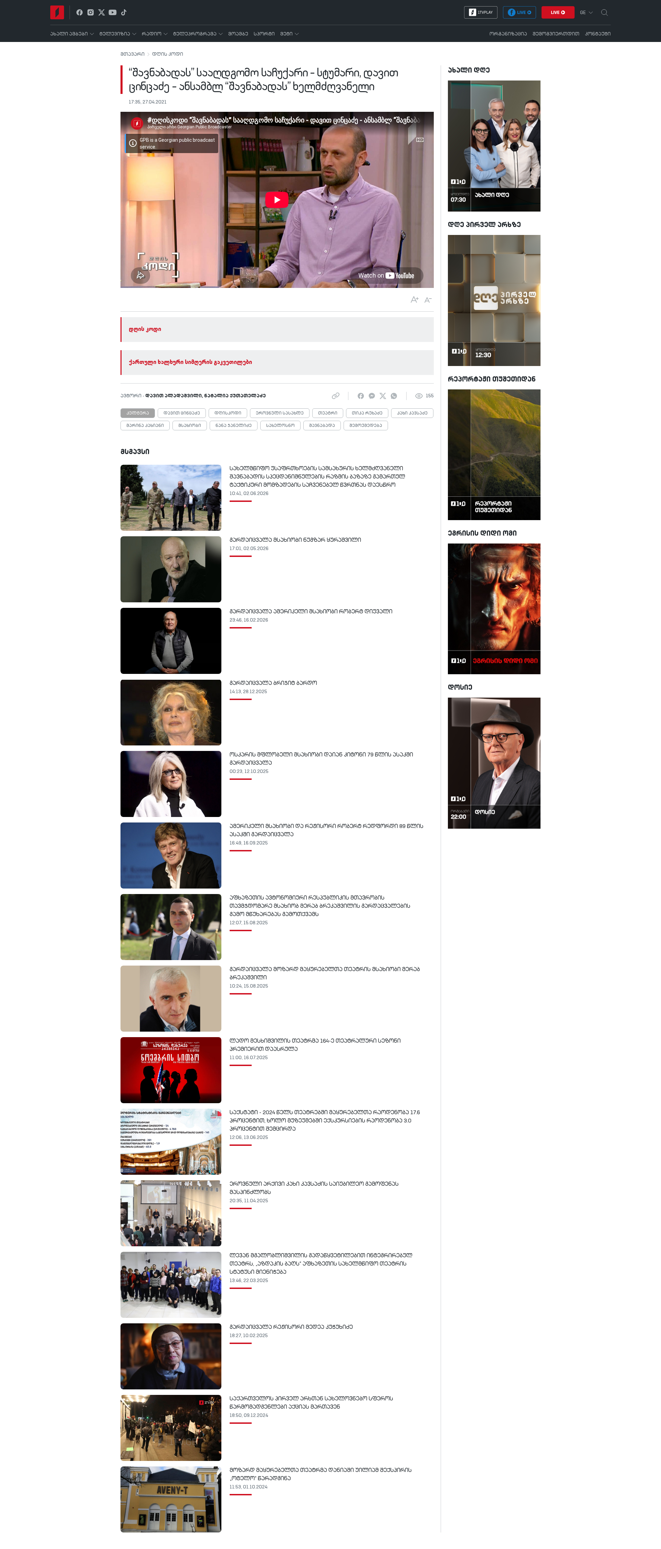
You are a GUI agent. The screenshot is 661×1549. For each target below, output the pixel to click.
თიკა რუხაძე (367, 413)
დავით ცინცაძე (182, 413)
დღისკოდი (227, 413)
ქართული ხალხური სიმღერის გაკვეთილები (190, 362)
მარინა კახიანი (145, 426)
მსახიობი (189, 426)
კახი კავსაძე (412, 413)
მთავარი (132, 54)
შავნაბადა (322, 426)
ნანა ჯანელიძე (234, 426)
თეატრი (327, 413)
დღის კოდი (167, 54)
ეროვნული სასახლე (280, 413)
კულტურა (137, 413)
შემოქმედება (365, 426)
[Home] (57, 12)
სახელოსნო (280, 426)
